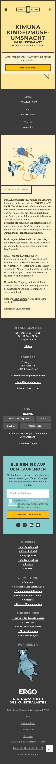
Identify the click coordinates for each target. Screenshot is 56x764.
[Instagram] (25, 525)
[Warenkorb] (50, 9)
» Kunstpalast (28, 114)
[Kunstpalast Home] (28, 9)
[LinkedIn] (31, 525)
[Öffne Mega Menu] (6, 9)
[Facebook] (18, 525)
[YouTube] (38, 525)
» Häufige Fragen (28, 443)
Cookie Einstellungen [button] (28, 755)
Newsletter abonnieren (28, 514)
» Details (28, 346)
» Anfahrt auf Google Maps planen (28, 375)
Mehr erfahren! (28, 67)
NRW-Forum (20, 299)
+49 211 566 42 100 (28, 388)
